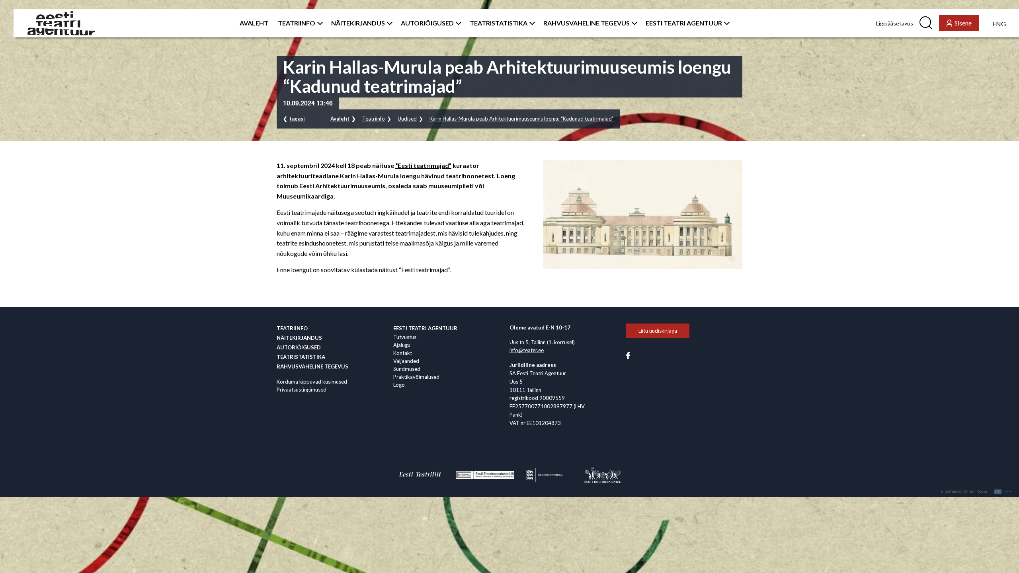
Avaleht (339, 118)
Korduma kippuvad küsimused (312, 381)
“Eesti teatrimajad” (423, 165)
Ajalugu (401, 345)
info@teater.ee (527, 350)
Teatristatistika (301, 357)
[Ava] (318, 23)
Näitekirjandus (299, 338)
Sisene (963, 23)
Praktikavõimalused (416, 377)
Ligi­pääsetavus (894, 23)
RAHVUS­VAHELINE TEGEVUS (586, 23)
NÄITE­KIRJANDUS (358, 23)
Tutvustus (404, 337)
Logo (399, 385)
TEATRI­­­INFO (296, 23)
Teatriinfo (373, 118)
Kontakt (402, 353)
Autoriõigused (299, 347)
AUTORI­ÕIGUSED (427, 23)
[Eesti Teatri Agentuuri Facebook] (628, 355)
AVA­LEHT (254, 23)
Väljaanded (406, 361)
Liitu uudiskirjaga (657, 330)
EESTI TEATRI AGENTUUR (684, 23)
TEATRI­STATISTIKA (498, 23)
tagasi (297, 118)
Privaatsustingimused (301, 389)
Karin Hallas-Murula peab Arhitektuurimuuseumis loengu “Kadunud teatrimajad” (521, 118)
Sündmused (406, 369)
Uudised (407, 118)
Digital (1004, 491)
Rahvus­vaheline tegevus (312, 366)
